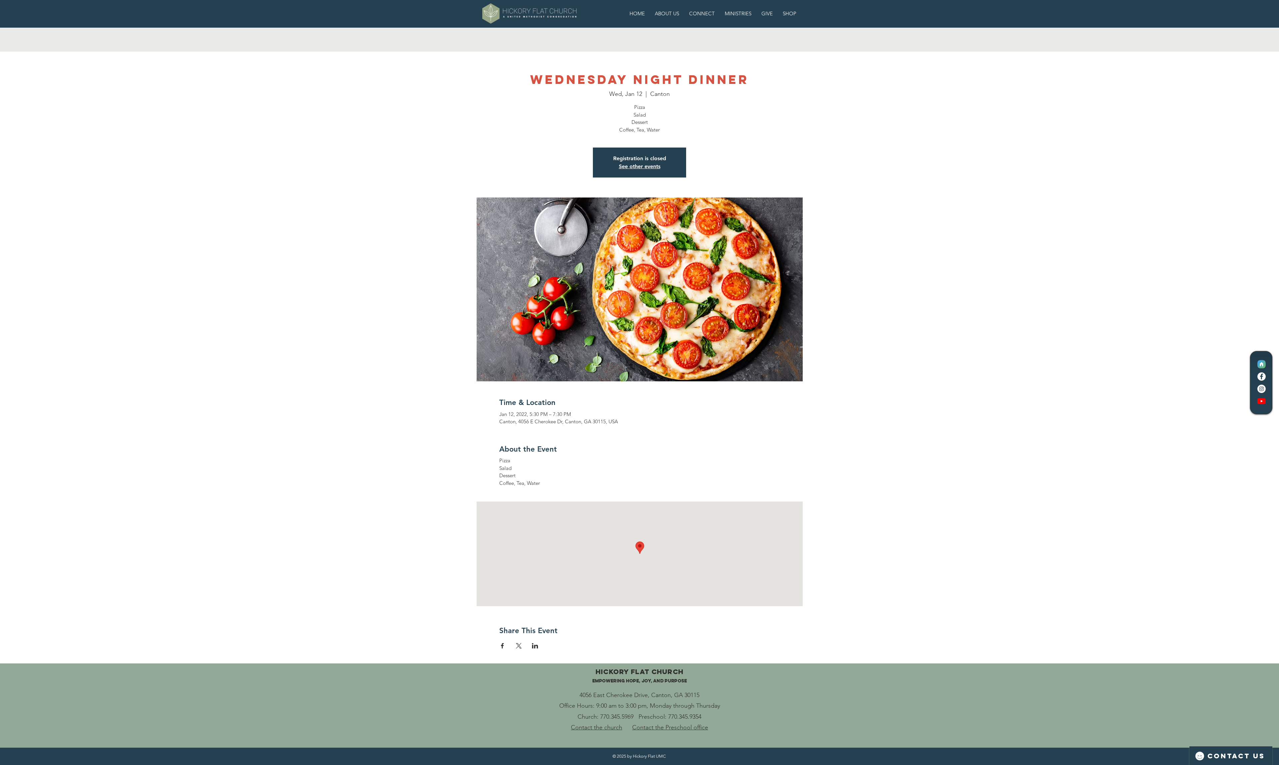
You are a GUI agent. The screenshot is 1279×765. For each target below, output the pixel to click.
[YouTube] (1261, 401)
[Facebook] (1261, 376)
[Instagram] (1261, 389)
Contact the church (596, 727)
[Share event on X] (519, 645)
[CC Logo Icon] (1261, 364)
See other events (639, 166)
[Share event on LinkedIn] (535, 645)
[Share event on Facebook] (502, 645)
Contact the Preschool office (670, 727)
